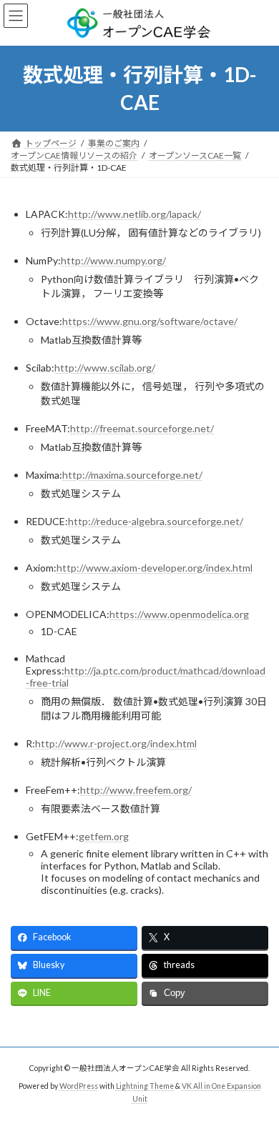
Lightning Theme (145, 1086)
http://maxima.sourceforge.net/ (132, 475)
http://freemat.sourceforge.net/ (142, 428)
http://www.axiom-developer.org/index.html (155, 568)
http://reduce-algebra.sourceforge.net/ (155, 521)
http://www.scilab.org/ (104, 368)
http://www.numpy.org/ (113, 260)
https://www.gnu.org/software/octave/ (150, 321)
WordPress (78, 1086)
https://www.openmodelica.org (179, 614)
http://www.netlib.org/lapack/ (134, 214)
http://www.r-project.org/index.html (116, 743)
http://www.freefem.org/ (136, 790)
